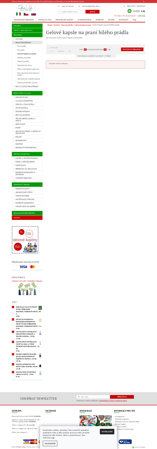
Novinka (61, 51)
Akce (52, 51)
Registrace (141, 6)
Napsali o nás (44, 20)
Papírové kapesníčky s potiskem (25, 173)
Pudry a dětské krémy (25, 162)
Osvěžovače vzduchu (25, 199)
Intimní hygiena (23, 111)
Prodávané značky (64, 20)
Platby (111, 20)
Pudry (18, 128)
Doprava (100, 20)
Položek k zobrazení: (132, 49)
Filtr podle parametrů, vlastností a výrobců (94, 56)
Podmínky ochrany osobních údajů (127, 422)
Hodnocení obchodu (24, 20)
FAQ (134, 20)
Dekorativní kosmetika (26, 147)
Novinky (17, 26)
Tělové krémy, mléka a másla (26, 119)
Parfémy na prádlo (24, 57)
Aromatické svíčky (24, 192)
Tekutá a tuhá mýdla (25, 104)
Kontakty (123, 20)
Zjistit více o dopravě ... (20, 432)
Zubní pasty (21, 165)
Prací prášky (21, 46)
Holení (19, 137)
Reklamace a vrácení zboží (124, 429)
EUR (143, 16)
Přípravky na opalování (26, 169)
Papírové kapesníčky (25, 203)
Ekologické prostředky (24, 213)
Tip (70, 51)
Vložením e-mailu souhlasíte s (101, 400)
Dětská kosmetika (22, 154)
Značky (17, 218)
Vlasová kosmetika (24, 101)
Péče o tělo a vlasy (22, 93)
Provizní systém (120, 427)
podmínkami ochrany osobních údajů (113, 401)
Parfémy (19, 144)
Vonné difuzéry (22, 196)
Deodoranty (21, 140)
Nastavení (50, 443)
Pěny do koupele (23, 115)
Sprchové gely (22, 97)
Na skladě (54, 47)
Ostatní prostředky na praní (27, 82)
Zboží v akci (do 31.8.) (23, 30)
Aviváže (19, 39)
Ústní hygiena (22, 108)
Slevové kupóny (120, 424)
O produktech (84, 20)
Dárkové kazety (23, 189)
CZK (139, 16)
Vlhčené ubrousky (24, 178)
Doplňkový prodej (22, 184)
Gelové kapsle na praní (26, 54)
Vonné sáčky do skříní (25, 206)
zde (52, 437)
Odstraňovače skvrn (24, 65)
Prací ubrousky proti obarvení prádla (28, 74)
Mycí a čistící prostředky (27, 86)
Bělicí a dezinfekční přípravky (28, 69)
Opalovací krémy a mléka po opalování (28, 132)
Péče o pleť (20, 124)
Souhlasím (107, 431)
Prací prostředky (23, 42)
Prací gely (20, 50)
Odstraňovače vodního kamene (28, 79)
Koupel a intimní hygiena (27, 158)
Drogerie (18, 35)
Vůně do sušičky (23, 61)
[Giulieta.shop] (34, 10)
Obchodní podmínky (122, 419)
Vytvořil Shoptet (140, 447)
